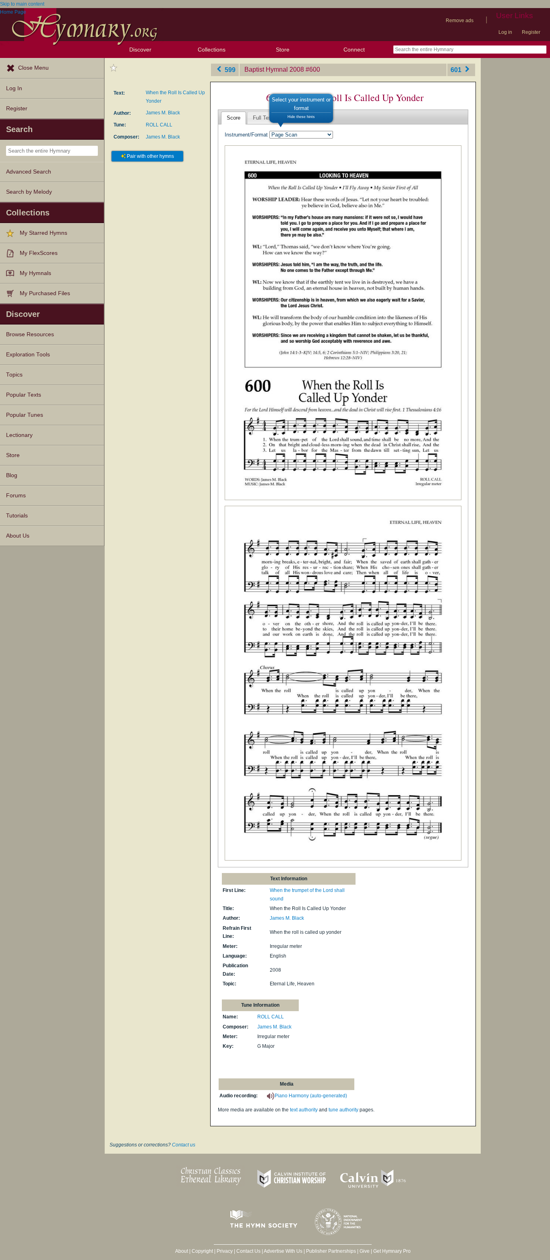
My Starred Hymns (43, 233)
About (181, 1251)
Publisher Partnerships (331, 1251)
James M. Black (163, 113)
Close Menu (33, 68)
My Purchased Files (45, 293)
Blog (11, 475)
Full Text (263, 118)
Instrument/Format (246, 135)
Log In (14, 88)
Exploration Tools (28, 355)
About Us (17, 536)
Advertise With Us (283, 1251)
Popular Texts (23, 395)
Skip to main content (22, 4)
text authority (304, 1110)
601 (457, 69)
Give (365, 1251)
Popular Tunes (24, 415)
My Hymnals (35, 273)
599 (229, 69)
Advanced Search (28, 172)
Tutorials (17, 516)
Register (531, 32)
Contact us (183, 1145)
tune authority (343, 1110)
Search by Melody (29, 192)
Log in (505, 32)
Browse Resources (30, 334)
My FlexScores (39, 253)
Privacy (225, 1251)
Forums (16, 495)
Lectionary (19, 435)
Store (282, 49)
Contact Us (248, 1251)
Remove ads (459, 20)
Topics (14, 375)
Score (233, 118)
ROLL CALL (159, 125)
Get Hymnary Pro (392, 1251)
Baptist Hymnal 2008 (274, 69)
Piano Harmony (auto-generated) (311, 1096)
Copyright (202, 1251)
